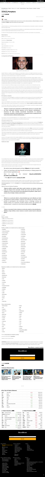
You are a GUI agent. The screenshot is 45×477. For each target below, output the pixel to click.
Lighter (28, 414)
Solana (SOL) (5, 468)
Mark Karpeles (23, 243)
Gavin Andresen (4, 258)
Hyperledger (4, 287)
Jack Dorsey (23, 229)
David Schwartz (4, 251)
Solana (20, 314)
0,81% (5, 2)
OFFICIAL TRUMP (29, 420)
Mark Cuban (23, 241)
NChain (3, 297)
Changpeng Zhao (5, 241)
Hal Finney (4, 260)
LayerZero (28, 417)
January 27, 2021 (21, 177)
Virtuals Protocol (7, 414)
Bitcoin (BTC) (5, 463)
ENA (23, 412)
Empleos (16, 452)
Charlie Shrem (4, 244)
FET (2, 417)
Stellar (20, 316)
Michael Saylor (23, 246)
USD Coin (20, 326)
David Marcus (4, 250)
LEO (20, 2)
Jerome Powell (23, 234)
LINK (14, 2)
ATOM (24, 422)
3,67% (17, 2)
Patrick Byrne (23, 250)
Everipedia (13, 334)
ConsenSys (4, 282)
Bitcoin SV (3, 316)
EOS (3, 326)
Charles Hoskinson (5, 243)
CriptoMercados (5, 8)
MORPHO (24, 427)
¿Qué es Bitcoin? (29, 467)
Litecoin (3, 331)
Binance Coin (4, 310)
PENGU (3, 425)
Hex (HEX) (4, 470)
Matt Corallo (23, 244)
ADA (25, 2)
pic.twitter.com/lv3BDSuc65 (10, 175)
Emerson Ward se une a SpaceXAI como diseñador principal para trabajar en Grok (6, 378)
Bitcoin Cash (4, 314)
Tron (20, 324)
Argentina (13, 375)
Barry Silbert (4, 236)
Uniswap (20, 328)
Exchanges (4, 451)
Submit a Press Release (18, 449)
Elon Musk (3, 253)
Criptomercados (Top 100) (7, 458)
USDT (3, 392)
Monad (6, 420)
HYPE (24, 425)
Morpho (28, 427)
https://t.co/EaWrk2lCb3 (35, 174)
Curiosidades (35, 375)
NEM (20, 307)
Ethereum (13, 8)
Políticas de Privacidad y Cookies (32, 471)
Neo (20, 309)
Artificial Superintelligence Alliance (10, 417)
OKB (2, 422)
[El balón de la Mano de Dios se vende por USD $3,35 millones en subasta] (17, 372)
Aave (3, 307)
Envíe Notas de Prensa (18, 448)
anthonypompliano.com (7, 334)
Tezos (20, 321)
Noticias (3, 448)
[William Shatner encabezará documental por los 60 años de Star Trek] (38, 372)
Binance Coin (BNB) (6, 472)
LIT (23, 414)
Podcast (4, 454)
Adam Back (4, 229)
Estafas (3, 449)
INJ (2, 415)
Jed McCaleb (23, 232)
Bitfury (3, 270)
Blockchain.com (4, 275)
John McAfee (23, 236)
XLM (39, 2)
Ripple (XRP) (5, 465)
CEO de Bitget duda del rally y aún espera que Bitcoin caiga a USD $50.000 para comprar (27, 378)
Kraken (3, 290)
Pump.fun (28, 415)
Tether (20, 319)
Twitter (3, 218)
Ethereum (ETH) (5, 464)
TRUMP (24, 420)
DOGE (3, 406)
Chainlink (3, 317)
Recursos (30, 8)
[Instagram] (5, 14)
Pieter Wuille (23, 251)
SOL (2, 398)
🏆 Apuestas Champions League (7, 445)
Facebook (3, 220)
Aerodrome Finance (8, 412)
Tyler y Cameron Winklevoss (25, 262)
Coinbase (3, 280)
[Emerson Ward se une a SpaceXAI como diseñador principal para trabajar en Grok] (7, 372)
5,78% (37, 2)
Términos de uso (29, 470)
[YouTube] (6, 14)
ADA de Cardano (4, 305)
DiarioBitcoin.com (40, 408)
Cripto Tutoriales (4, 452)
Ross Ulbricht (23, 255)
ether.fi (28, 423)
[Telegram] (7, 14)
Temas (27, 8)
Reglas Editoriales (17, 450)
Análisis (18, 8)
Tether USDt (9, 392)
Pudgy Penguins (7, 425)
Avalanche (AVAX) (5, 471)
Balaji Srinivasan (4, 234)
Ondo (5, 427)
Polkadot (20, 312)
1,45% (11, 2)
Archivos (38, 8)
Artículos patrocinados (30, 450)
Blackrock (3, 273)
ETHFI (24, 423)
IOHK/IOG (3, 289)
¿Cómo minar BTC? (30, 468)
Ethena (28, 412)
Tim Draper (23, 260)
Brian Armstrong (4, 239)
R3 (2, 299)
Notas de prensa (29, 449)
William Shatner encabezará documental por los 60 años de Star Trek (38, 378)
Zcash (8, 405)
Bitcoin (10, 8)
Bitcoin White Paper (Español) (31, 469)
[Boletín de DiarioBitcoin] (8, 14)
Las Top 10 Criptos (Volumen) (9, 390)
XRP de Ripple (21, 331)
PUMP (24, 415)
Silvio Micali (23, 258)
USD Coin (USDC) (5, 466)
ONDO (3, 427)
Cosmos (3, 319)
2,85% (30, 2)
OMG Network (21, 310)
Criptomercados (5, 447)
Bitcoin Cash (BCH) (6, 467)
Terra (20, 317)
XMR (33, 2)
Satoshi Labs (4, 301)
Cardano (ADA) (5, 469)
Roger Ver (22, 253)
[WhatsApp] (3, 14)
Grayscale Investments (5, 285)
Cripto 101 (28, 466)
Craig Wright (4, 248)
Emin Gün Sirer (4, 255)
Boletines (15, 465)
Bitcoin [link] (8, 22)
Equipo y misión (17, 451)
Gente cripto (3, 375)
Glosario (3, 453)
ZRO (23, 417)
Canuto (6, 19)
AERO (3, 412)
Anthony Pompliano (9, 12)
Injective (6, 415)
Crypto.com (4, 321)
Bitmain (3, 271)
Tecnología (28, 448)
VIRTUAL (3, 414)
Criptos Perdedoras (28, 410)
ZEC (7, 2)
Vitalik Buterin (23, 263)
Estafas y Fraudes (29, 465)
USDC (3, 397)
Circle (3, 278)
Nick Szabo (23, 248)
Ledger (3, 292)
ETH (2, 395)
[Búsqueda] (3, 1)
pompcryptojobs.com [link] (6, 183)
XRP (2, 400)
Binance (3, 268)
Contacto (34, 8)
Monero (20, 305)
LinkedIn (3, 223)
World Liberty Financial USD (11, 403)
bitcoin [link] (34, 204)
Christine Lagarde (5, 246)
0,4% (23, 2)
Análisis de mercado (17, 458)
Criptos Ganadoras (7, 410)
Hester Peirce (4, 262)
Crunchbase (17, 334)
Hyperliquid (28, 425)
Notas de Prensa (23, 8)
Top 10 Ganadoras (5, 459)
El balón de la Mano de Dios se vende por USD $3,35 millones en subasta (16, 378)
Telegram (16, 455)
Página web (4, 225)
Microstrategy (4, 294)
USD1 (2, 403)
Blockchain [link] (13, 124)
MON (2, 420)
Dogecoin (3, 324)
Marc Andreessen (24, 239)
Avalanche (3, 309)
